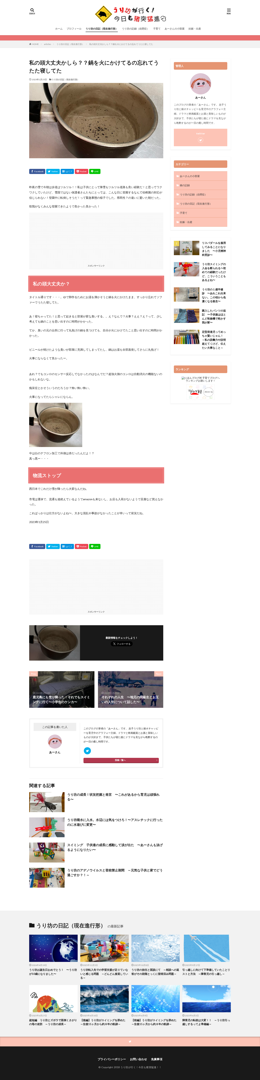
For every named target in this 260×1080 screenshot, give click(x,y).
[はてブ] (67, 171)
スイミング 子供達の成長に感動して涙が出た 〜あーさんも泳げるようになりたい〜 (115, 847)
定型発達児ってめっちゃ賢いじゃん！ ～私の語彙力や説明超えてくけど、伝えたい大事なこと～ (214, 339)
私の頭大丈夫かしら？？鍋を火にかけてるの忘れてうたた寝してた (121, 44)
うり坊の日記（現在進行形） (102, 28)
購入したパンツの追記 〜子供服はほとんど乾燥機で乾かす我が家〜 (214, 316)
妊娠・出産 (195, 28)
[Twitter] (53, 171)
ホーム (59, 28)
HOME (35, 44)
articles (47, 44)
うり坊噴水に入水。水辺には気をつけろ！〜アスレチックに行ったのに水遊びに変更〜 (115, 822)
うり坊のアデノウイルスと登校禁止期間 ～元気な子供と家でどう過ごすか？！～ (115, 872)
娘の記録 (185, 185)
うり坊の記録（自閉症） (135, 28)
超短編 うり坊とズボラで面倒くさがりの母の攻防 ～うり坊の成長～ (53, 1022)
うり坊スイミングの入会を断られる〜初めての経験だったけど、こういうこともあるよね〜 (214, 271)
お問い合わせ (138, 1059)
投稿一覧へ (120, 760)
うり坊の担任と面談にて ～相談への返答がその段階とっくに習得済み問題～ (155, 971)
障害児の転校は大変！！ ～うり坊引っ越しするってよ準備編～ (206, 1022)
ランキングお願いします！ (200, 380)
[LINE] (94, 171)
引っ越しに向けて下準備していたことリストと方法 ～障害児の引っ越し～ (206, 971)
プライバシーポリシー (112, 1059)
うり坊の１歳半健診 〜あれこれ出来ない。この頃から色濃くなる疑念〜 (214, 295)
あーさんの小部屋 (174, 28)
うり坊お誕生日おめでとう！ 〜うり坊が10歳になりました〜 (53, 971)
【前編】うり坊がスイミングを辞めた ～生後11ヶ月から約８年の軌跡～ (155, 1022)
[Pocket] (81, 171)
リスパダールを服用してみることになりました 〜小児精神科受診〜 (214, 248)
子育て (157, 28)
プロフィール (74, 28)
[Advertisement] (96, 237)
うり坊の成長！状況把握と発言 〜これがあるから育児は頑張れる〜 (113, 796)
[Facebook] (37, 171)
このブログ (89, 728)
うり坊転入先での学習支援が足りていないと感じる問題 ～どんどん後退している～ (104, 973)
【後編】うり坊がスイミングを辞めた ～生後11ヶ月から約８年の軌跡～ (104, 1022)
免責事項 (156, 1059)
